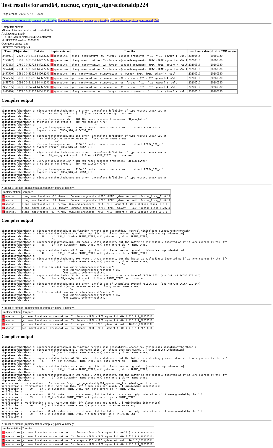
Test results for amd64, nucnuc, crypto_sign (83, 20)
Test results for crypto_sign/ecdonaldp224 (134, 20)
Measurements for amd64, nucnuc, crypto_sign (29, 20)
